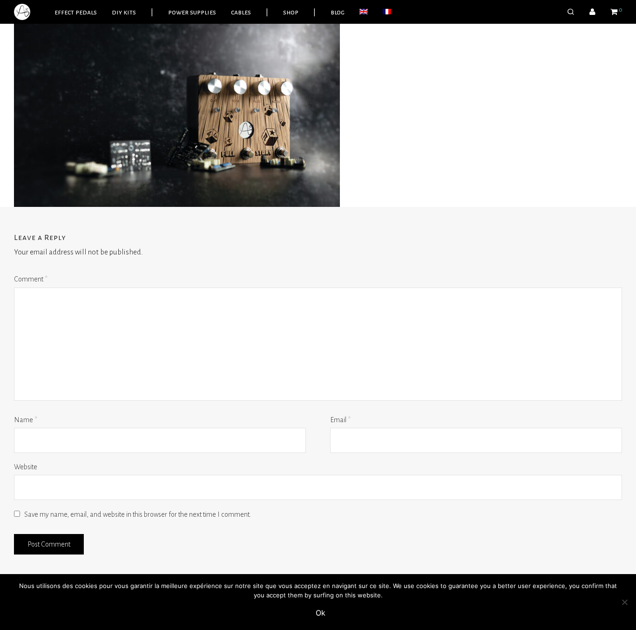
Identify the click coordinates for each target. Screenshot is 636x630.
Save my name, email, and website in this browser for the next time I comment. (137, 514)
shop (290, 12)
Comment (30, 279)
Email (340, 420)
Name (25, 420)
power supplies (192, 12)
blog (338, 12)
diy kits (124, 12)
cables (241, 12)
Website (25, 467)
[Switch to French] (387, 12)
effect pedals (75, 12)
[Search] (571, 12)
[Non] (624, 602)
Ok (320, 612)
